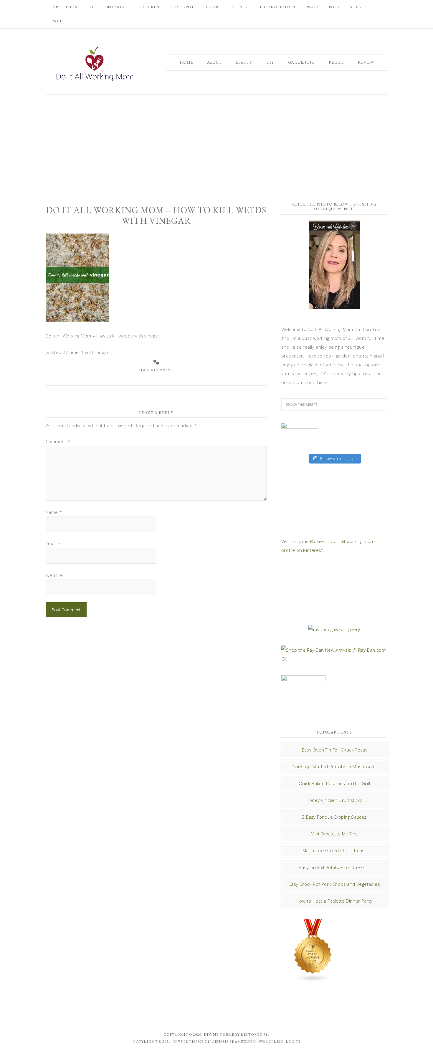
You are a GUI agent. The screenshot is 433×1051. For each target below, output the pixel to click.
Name (54, 512)
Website (54, 575)
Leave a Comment (156, 370)
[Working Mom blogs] (313, 979)
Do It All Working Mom (94, 65)
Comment (58, 441)
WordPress (271, 1041)
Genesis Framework (234, 1041)
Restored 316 (255, 1034)
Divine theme (219, 1034)
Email (53, 544)
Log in (293, 1041)
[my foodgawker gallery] (334, 629)
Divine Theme (188, 1041)
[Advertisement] (216, 144)
